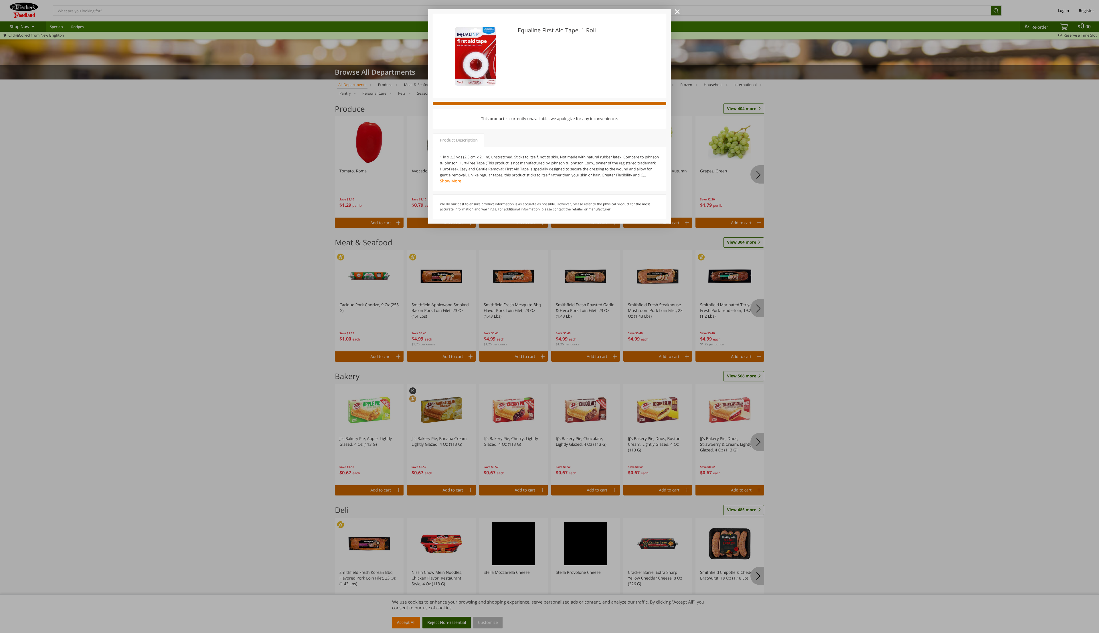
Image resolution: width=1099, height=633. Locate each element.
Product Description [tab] (459, 140)
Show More (450, 181)
